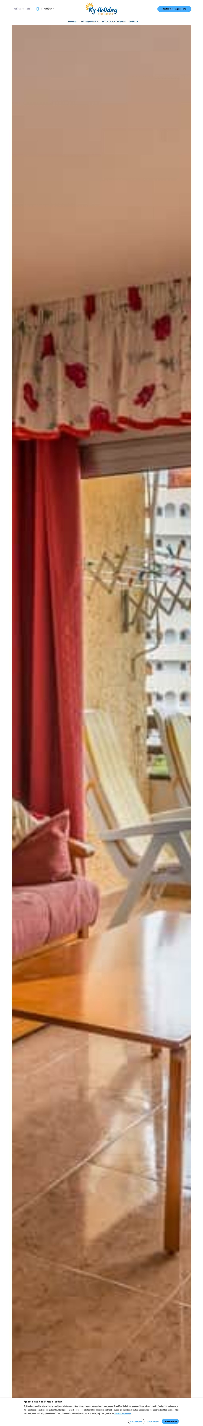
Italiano (17, 9)
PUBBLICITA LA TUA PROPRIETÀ (113, 22)
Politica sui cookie (122, 1414)
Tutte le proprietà (89, 21)
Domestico (72, 22)
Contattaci (133, 22)
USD (28, 9)
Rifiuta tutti (153, 1421)
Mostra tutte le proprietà (174, 9)
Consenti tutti (170, 1421)
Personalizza (136, 1421)
